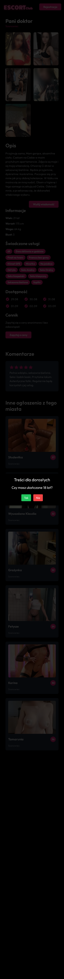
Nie (38, 497)
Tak (26, 497)
